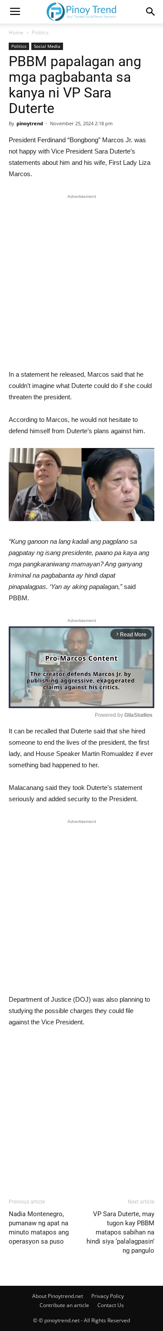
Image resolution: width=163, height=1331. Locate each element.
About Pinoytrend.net (57, 1296)
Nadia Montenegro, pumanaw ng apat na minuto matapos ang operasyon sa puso (39, 1227)
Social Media (47, 46)
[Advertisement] (81, 283)
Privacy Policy (107, 1296)
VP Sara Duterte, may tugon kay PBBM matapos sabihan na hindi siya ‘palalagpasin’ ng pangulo (120, 1232)
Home (16, 32)
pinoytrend (30, 123)
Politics (40, 32)
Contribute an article (64, 1305)
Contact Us (110, 1305)
